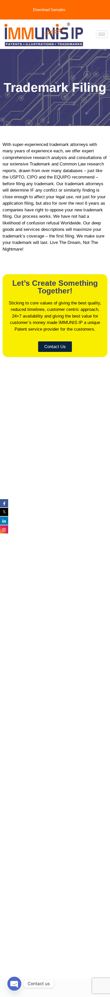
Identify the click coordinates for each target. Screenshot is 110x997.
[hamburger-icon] (101, 34)
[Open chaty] (14, 984)
